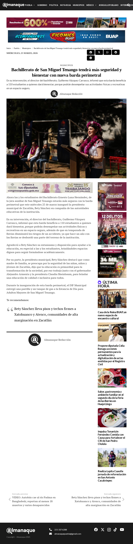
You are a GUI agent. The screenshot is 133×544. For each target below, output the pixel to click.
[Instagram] (109, 530)
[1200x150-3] (49, 187)
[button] (33, 5)
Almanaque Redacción (70, 93)
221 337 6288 (60, 529)
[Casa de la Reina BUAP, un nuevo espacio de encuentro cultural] (112, 298)
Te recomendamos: (17, 300)
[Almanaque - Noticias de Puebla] (13, 5)
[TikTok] (115, 529)
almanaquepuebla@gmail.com (67, 533)
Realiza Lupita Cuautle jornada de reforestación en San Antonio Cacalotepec (112, 476)
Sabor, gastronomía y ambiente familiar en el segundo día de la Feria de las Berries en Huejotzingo (111, 398)
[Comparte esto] (91, 52)
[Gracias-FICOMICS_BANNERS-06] (66, 36)
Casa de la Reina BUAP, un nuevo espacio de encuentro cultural (112, 315)
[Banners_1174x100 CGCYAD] (66, 22)
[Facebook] (96, 529)
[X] (102, 530)
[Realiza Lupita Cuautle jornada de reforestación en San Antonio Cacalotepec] (112, 457)
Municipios (66, 65)
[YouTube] (122, 529)
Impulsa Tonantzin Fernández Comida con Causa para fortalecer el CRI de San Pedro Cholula (111, 437)
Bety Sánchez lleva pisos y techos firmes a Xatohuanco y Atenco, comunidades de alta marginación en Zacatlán (46, 314)
